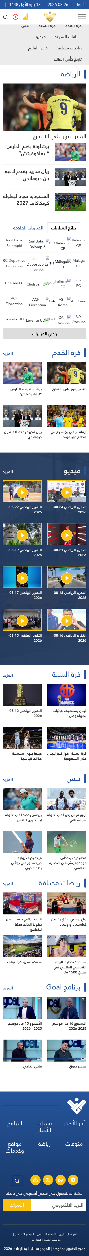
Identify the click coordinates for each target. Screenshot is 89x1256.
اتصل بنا (36, 1239)
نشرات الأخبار (44, 1126)
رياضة (44, 1143)
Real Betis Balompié (14, 243)
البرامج (15, 1123)
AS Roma (78, 301)
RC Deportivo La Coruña (14, 263)
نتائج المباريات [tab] (63, 228)
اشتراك (17, 1204)
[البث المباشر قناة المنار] (35, 1180)
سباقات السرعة (68, 36)
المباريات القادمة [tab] (28, 228)
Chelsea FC (14, 283)
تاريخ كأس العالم (68, 59)
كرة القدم (73, 25)
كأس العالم (38, 48)
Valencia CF (78, 243)
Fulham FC (79, 283)
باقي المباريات (44, 333)
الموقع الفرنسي (46, 1234)
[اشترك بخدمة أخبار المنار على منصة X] (48, 1180)
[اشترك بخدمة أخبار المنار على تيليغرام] (73, 1180)
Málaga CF (79, 263)
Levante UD (14, 319)
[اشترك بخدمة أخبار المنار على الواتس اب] (60, 1180)
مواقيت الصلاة (52, 1239)
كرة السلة (47, 25)
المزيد (8, 353)
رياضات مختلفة (69, 48)
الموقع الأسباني (25, 1234)
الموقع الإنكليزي (68, 1234)
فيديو (41, 36)
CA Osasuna (79, 319)
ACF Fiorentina (14, 301)
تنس (25, 25)
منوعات (74, 1143)
